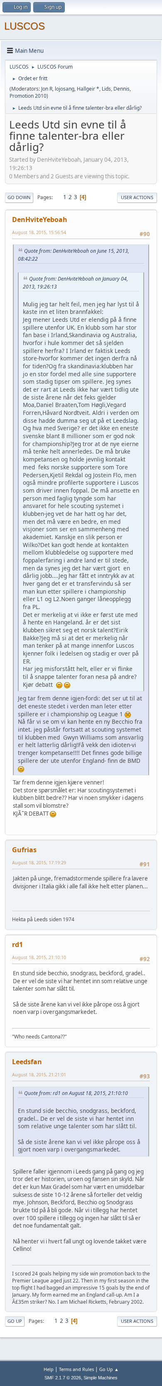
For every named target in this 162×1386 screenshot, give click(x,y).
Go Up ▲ (109, 1369)
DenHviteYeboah (39, 219)
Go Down (19, 197)
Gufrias (24, 849)
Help (49, 1369)
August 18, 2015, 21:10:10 (39, 957)
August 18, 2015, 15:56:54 (39, 232)
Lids (106, 88)
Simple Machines (100, 1377)
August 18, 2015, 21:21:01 (39, 1074)
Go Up (14, 1321)
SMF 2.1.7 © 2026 (62, 1377)
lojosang (64, 88)
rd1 (17, 944)
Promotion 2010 (28, 95)
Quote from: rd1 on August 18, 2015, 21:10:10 (76, 1093)
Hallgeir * (88, 88)
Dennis (121, 88)
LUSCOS (24, 26)
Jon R (46, 88)
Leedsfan (27, 1061)
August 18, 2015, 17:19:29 (39, 862)
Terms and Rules (76, 1369)
